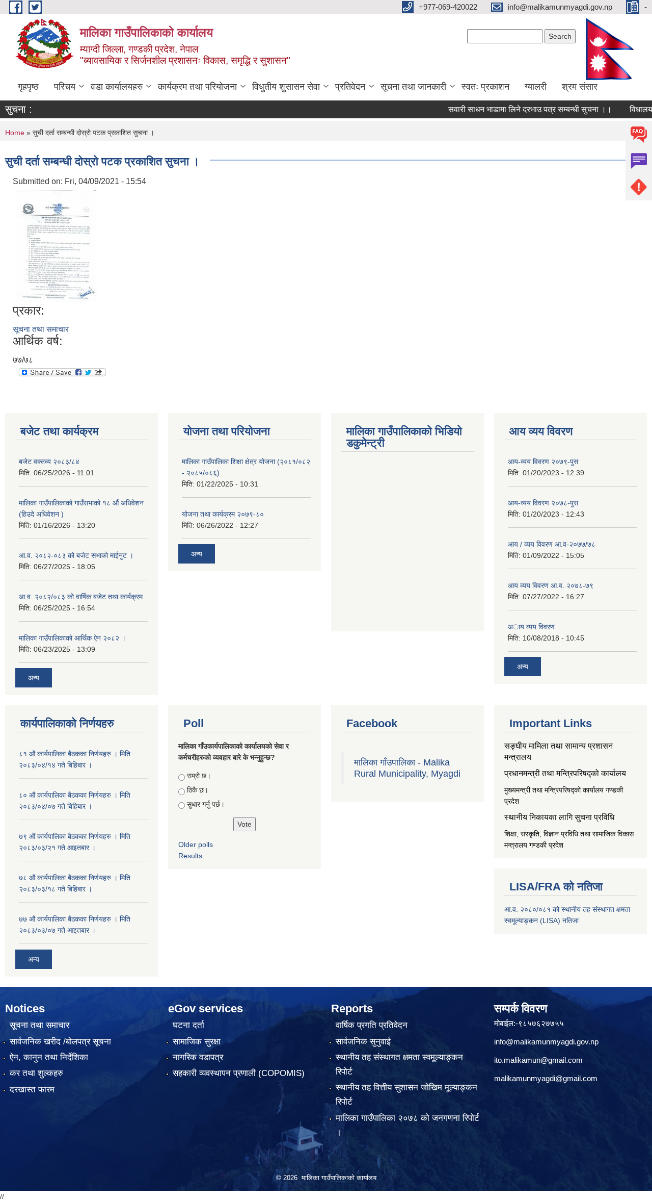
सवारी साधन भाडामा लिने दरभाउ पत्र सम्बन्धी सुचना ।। (514, 109)
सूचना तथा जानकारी (413, 87)
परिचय (64, 87)
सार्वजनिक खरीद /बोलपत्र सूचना (60, 1041)
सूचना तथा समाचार (41, 329)
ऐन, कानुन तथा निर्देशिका (49, 1057)
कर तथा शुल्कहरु (36, 1073)
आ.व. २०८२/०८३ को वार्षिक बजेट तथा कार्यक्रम (81, 597)
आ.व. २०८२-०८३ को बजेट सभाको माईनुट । (76, 555)
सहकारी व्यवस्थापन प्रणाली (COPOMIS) (239, 1073)
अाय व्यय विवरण (531, 627)
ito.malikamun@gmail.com (538, 1060)
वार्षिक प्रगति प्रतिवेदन (372, 1025)
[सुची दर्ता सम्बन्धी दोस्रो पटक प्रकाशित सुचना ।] (56, 245)
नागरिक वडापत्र (198, 1057)
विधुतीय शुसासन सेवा (286, 87)
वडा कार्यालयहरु (117, 87)
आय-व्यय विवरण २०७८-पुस (543, 503)
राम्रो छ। (199, 776)
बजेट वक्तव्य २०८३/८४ (49, 461)
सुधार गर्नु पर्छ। (206, 804)
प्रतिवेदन (350, 87)
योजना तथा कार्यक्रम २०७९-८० (223, 514)
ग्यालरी (536, 87)
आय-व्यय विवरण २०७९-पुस (543, 461)
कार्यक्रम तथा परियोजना (197, 87)
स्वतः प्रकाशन (485, 87)
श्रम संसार (579, 87)
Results (190, 856)
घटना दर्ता (188, 1025)
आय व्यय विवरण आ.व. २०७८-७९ (550, 585)
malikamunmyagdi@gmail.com (545, 1078)
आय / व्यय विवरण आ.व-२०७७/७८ (551, 544)
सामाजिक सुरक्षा (197, 1041)
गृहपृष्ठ (28, 87)
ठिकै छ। (197, 790)
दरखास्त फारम (32, 1089)
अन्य (33, 678)
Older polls (195, 844)
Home (14, 133)
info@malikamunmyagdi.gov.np (546, 1041)
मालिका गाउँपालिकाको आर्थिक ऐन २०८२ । (72, 638)
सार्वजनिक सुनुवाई (363, 1041)
